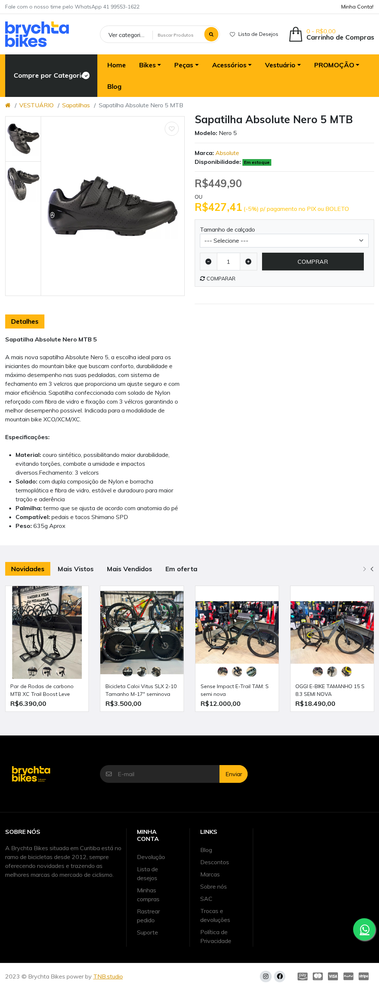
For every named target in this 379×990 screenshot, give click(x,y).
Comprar (313, 261)
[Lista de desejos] (172, 129)
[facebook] (279, 976)
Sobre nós (213, 886)
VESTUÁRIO (36, 105)
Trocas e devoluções (215, 915)
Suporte (147, 932)
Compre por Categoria (45, 75)
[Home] (8, 105)
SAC (206, 898)
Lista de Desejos (258, 34)
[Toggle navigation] (85, 75)
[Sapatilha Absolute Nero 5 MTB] (112, 206)
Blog (206, 849)
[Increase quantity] (248, 261)
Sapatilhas (76, 105)
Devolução (151, 857)
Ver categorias (127, 34)
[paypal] (348, 976)
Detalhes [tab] (24, 321)
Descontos (214, 862)
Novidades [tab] (27, 569)
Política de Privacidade (215, 936)
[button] (331, 34)
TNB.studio (108, 976)
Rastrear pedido (148, 916)
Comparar (220, 278)
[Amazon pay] (301, 976)
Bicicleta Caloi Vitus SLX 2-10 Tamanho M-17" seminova (141, 690)
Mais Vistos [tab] (76, 569)
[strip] (365, 976)
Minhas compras (148, 894)
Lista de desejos (147, 873)
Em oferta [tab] (181, 569)
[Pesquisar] (211, 34)
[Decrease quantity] (208, 261)
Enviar (233, 774)
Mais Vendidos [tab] (129, 569)
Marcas (210, 874)
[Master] (317, 976)
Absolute (227, 152)
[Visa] (333, 976)
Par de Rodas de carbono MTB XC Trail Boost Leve (42, 690)
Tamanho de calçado (227, 229)
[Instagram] (265, 976)
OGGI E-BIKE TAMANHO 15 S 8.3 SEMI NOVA (330, 690)
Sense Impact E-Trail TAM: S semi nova (235, 690)
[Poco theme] (37, 34)
